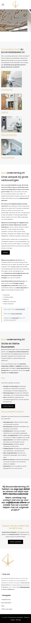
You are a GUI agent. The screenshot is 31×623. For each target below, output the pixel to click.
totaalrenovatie (15, 204)
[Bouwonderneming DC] (15, 4)
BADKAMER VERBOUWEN (9, 135)
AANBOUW (4, 112)
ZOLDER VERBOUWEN (7, 157)
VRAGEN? (5, 252)
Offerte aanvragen (6, 609)
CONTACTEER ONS (8, 406)
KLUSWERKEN (19, 411)
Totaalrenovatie (5, 599)
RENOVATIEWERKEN (7, 411)
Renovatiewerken (6, 603)
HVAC (3, 378)
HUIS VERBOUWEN (7, 90)
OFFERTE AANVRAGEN (15, 542)
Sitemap (18, 620)
